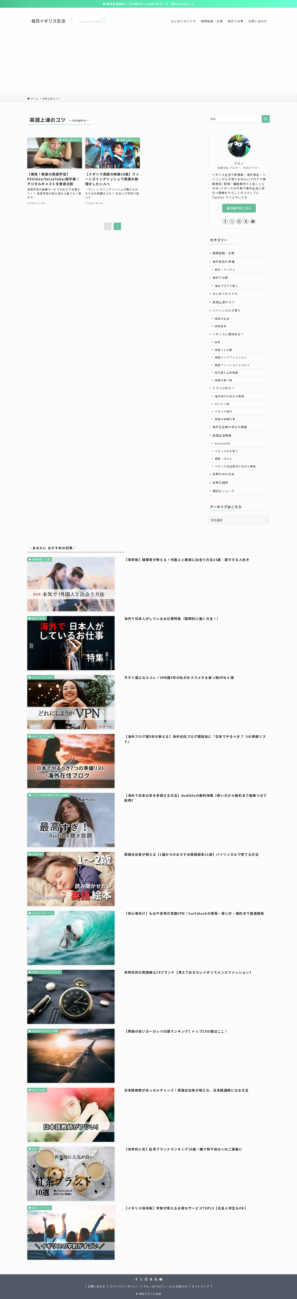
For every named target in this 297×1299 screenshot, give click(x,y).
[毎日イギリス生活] (67, 21)
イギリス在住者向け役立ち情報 (235, 466)
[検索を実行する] (266, 119)
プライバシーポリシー (124, 1286)
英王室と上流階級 (226, 372)
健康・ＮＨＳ (224, 458)
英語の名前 (222, 318)
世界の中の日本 (224, 474)
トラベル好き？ (224, 388)
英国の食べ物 (224, 380)
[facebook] (225, 221)
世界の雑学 (220, 483)
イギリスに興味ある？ (228, 334)
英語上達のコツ (224, 302)
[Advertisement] (148, 64)
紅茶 (218, 342)
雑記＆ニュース (223, 491)
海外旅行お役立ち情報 (229, 396)
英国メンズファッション (231, 357)
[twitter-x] (232, 221)
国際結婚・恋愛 (224, 253)
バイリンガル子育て (227, 310)
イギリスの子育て (226, 451)
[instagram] (239, 221)
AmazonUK (222, 443)
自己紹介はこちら (238, 208)
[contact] (252, 221)
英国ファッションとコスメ (232, 365)
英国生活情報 (222, 435)
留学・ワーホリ (225, 269)
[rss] (156, 1279)
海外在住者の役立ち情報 (230, 427)
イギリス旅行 (224, 411)
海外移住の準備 (224, 262)
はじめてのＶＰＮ (225, 294)
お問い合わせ (96, 1286)
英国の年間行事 (225, 419)
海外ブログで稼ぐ (226, 286)
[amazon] (246, 221)
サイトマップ (200, 1286)
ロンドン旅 (222, 404)
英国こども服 (224, 350)
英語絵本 (220, 326)
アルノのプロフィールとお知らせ (165, 1286)
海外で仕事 (220, 278)
